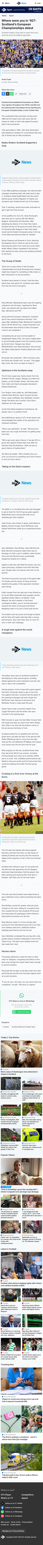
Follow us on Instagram (13, 1516)
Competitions (28, 1495)
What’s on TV (7, 1498)
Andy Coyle (6, 79)
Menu (7, 3)
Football (6, 1027)
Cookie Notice (15, 1524)
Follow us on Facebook (13, 1507)
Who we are (5, 1522)
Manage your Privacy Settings (13, 1531)
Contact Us (5, 1524)
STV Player (6, 1495)
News (4, 16)
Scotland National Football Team (23, 1027)
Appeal (25, 1498)
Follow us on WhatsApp (13, 1512)
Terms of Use (15, 1522)
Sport (11, 16)
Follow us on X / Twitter (13, 1503)
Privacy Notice (27, 1522)
